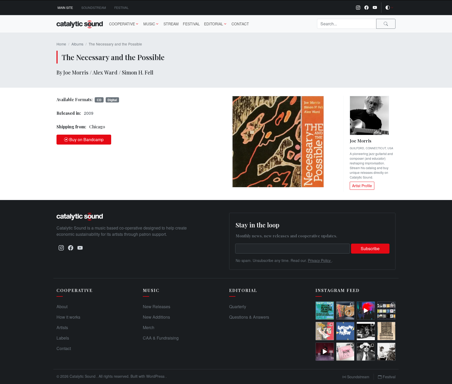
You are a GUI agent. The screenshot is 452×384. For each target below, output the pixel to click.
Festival (121, 7)
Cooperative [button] (122, 23)
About (61, 306)
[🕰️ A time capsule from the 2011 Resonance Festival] (386, 331)
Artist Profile (362, 185)
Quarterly (237, 306)
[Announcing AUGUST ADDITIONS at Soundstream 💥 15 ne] (386, 310)
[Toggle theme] (389, 7)
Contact (240, 23)
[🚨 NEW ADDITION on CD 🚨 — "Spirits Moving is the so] (366, 331)
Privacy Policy (320, 260)
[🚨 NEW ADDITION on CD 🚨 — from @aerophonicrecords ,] (345, 310)
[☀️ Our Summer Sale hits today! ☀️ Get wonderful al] (324, 310)
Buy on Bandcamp (86, 139)
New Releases (156, 306)
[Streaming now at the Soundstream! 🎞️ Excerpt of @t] (324, 351)
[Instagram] (358, 7)
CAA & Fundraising (161, 338)
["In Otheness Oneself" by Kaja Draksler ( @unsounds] (386, 351)
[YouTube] (375, 7)
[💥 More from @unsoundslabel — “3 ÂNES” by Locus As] (345, 351)
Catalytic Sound (83, 376)
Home (61, 44)
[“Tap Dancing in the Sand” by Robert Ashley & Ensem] (366, 351)
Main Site (65, 7)
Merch (148, 327)
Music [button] (149, 23)
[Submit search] (386, 24)
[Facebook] (366, 7)
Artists (62, 327)
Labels (62, 338)
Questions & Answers (249, 317)
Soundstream (93, 7)
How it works (68, 317)
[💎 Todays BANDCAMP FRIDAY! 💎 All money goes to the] (345, 331)
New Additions (156, 317)
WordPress (156, 376)
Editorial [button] (213, 23)
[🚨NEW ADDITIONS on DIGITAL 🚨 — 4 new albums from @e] (324, 331)
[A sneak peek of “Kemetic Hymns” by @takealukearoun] (366, 310)
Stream (171, 23)
